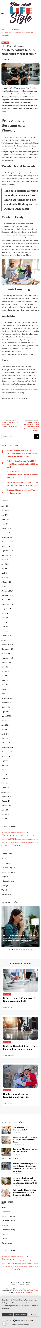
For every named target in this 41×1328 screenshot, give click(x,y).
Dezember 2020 (7, 796)
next (36, 928)
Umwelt (15, 845)
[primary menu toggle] (2, 13)
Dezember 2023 (7, 645)
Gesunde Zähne (25, 839)
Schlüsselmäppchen (23, 842)
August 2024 (6, 609)
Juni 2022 (5, 725)
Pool (9, 842)
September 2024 (7, 604)
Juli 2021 (4, 770)
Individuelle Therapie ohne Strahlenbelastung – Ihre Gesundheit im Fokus (22, 475)
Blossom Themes (33, 1290)
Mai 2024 (4, 622)
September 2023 (7, 658)
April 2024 (5, 627)
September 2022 (7, 712)
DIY (26, 831)
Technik (4, 890)
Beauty (4, 859)
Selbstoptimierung (8, 881)
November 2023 (7, 649)
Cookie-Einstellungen (20, 1285)
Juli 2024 (4, 613)
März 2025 (5, 577)
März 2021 (5, 783)
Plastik (6, 842)
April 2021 (5, 779)
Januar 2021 (5, 792)
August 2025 (6, 555)
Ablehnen (7, 1314)
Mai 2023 (4, 676)
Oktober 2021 (6, 756)
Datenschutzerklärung (23, 1324)
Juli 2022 (4, 721)
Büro (9, 832)
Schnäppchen (31, 842)
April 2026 (5, 519)
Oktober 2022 (6, 707)
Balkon (3, 832)
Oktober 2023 (6, 653)
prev (4, 928)
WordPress (21, 1292)
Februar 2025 (6, 582)
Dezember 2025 (7, 537)
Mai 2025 (4, 569)
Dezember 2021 (7, 747)
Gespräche (18, 839)
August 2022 (6, 716)
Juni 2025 (5, 564)
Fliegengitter (30, 835)
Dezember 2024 (7, 591)
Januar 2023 (5, 694)
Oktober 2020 (6, 801)
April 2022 (5, 734)
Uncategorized (6, 894)
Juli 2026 (4, 506)
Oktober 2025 (6, 546)
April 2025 (5, 573)
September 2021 (7, 761)
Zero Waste (23, 845)
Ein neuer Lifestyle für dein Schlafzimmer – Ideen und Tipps (25, 1139)
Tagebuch (3, 845)
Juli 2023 (4, 667)
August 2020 (6, 805)
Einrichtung (8, 835)
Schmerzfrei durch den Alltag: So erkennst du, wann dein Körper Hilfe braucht (19, 937)
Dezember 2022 (7, 698)
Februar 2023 (6, 689)
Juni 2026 (5, 510)
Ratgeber (5, 42)
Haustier (31, 839)
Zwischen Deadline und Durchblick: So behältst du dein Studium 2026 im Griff (22, 464)
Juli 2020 (4, 810)
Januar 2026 (5, 533)
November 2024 (7, 595)
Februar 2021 (6, 788)
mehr (33, 1314)
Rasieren (13, 842)
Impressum (26, 1282)
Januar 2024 (5, 640)
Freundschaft (4, 839)
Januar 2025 (5, 586)
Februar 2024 (6, 636)
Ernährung (18, 835)
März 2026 (5, 524)
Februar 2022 (6, 743)
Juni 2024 (5, 618)
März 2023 (5, 685)
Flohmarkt (35, 835)
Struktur (36, 842)
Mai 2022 (4, 729)
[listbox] (20, 928)
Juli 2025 (4, 560)
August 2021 (6, 765)
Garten (12, 838)
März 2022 (5, 738)
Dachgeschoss (20, 832)
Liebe (2, 842)
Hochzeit (36, 839)
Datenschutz (28, 1292)
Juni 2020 (5, 814)
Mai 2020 (4, 819)
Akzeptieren (20, 1314)
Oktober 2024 (6, 600)
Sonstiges (4, 886)
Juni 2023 (5, 671)
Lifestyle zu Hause (8, 872)
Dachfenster (13, 832)
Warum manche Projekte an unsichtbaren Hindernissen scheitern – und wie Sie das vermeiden (23, 453)
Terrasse (8, 845)
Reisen (16, 842)
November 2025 (7, 542)
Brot (6, 832)
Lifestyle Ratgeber (8, 868)
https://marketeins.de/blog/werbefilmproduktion (18, 354)
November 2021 (7, 752)
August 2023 (6, 662)
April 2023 (5, 680)
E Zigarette (23, 835)
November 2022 (7, 703)
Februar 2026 (6, 528)
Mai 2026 (4, 515)
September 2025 (7, 551)
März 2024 (5, 631)
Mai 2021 (4, 774)
